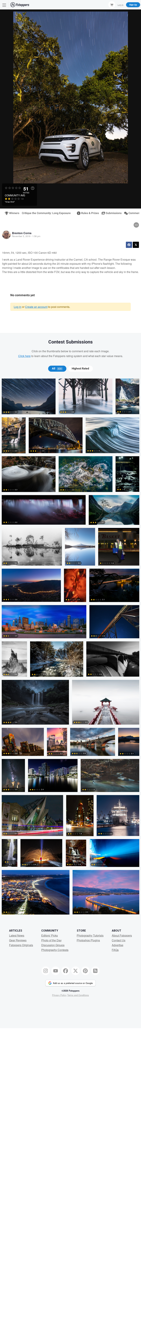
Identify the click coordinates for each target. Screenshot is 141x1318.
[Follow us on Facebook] (65, 970)
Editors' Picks (49, 935)
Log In (120, 4)
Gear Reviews (17, 940)
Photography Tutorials (90, 935)
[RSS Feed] (95, 970)
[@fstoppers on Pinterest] (85, 970)
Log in (17, 307)
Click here (24, 356)
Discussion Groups (52, 945)
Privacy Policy (59, 995)
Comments (134, 213)
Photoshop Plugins (88, 940)
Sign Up (133, 4)
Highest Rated (80, 369)
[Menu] (4, 4)
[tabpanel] (70, 648)
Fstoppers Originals (21, 945)
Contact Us (118, 940)
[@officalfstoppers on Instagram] (45, 970)
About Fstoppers (122, 935)
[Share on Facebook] (129, 245)
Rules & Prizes (88, 213)
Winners (12, 213)
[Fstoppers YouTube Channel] (55, 970)
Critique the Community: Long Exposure (46, 213)
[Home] (19, 5)
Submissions (112, 213)
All (57, 369)
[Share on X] (136, 245)
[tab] (57, 368)
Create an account (36, 307)
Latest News (16, 935)
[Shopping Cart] (111, 4)
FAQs (115, 950)
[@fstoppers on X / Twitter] (75, 970)
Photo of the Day (51, 940)
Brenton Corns (21, 233)
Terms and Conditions (78, 995)
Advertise (117, 945)
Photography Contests (54, 950)
